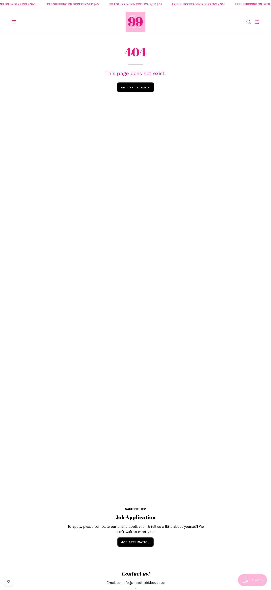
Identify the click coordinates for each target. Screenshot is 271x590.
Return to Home (135, 87)
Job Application (135, 542)
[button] (248, 22)
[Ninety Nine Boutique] (135, 22)
